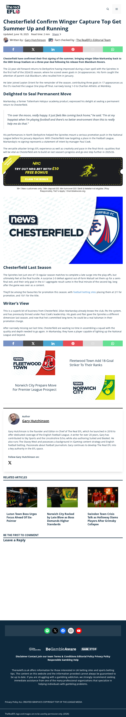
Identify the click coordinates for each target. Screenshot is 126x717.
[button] (107, 9)
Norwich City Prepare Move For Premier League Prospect (34, 387)
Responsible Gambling (60, 659)
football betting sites (84, 292)
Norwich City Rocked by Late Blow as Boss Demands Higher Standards (60, 519)
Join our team (45, 656)
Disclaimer (22, 656)
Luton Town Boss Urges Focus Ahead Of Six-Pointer (22, 517)
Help (76, 659)
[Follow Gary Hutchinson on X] (9, 463)
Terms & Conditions (65, 656)
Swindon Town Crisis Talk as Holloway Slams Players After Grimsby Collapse (103, 519)
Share (55, 34)
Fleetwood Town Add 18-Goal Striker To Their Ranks (92, 362)
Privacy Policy (102, 656)
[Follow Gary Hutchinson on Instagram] (16, 463)
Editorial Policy (85, 656)
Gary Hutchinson (35, 421)
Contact (32, 656)
